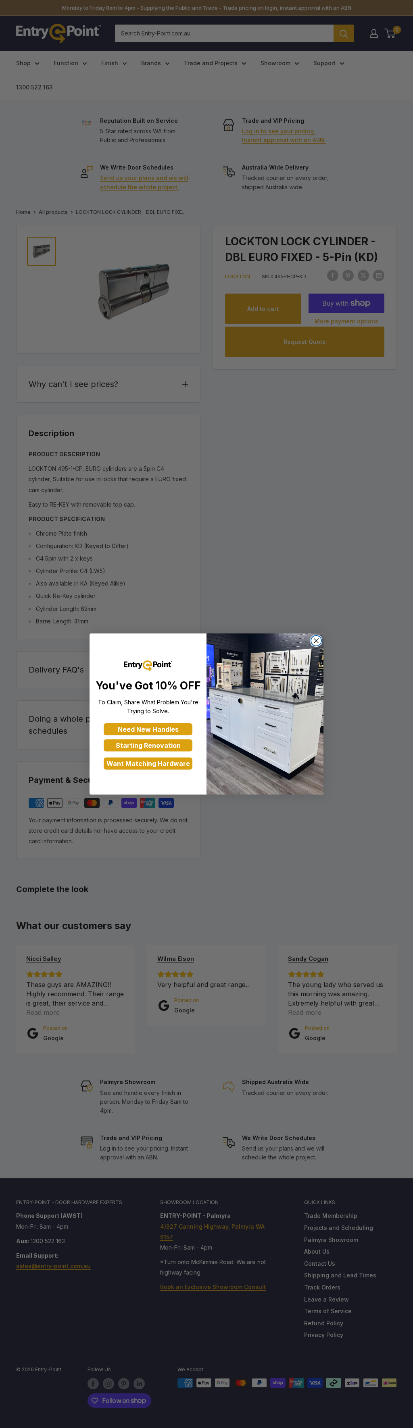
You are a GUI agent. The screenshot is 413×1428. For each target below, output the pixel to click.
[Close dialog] (316, 640)
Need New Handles (148, 729)
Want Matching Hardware (148, 764)
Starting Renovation (148, 745)
